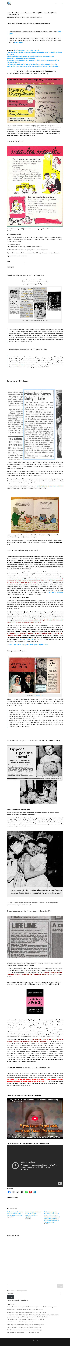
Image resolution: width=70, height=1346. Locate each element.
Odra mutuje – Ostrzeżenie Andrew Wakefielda (21, 58)
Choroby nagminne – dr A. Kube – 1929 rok (26, 50)
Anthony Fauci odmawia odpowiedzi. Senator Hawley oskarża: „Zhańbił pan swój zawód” (32, 1307)
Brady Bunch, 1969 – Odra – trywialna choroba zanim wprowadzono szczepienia (15, 1213)
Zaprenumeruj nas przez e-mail (16, 256)
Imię (8, 261)
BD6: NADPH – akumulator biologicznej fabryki (20, 1322)
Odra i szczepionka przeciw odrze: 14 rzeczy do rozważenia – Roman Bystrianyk (33, 1214)
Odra (31, 17)
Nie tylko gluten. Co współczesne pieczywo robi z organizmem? (25, 1309)
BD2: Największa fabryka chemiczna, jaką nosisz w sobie (23, 1332)
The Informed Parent (38, 695)
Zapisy (10, 1297)
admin (19, 17)
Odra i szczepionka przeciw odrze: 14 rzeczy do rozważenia (24, 56)
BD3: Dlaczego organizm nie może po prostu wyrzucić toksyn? (24, 1330)
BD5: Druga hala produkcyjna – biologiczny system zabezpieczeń (25, 1324)
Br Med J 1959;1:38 (26, 639)
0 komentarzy (38, 17)
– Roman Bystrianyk (48, 56)
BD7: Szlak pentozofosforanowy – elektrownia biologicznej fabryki (25, 1319)
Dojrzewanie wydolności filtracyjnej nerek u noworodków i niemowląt (26, 1312)
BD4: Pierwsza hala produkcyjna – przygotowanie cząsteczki (24, 1327)
